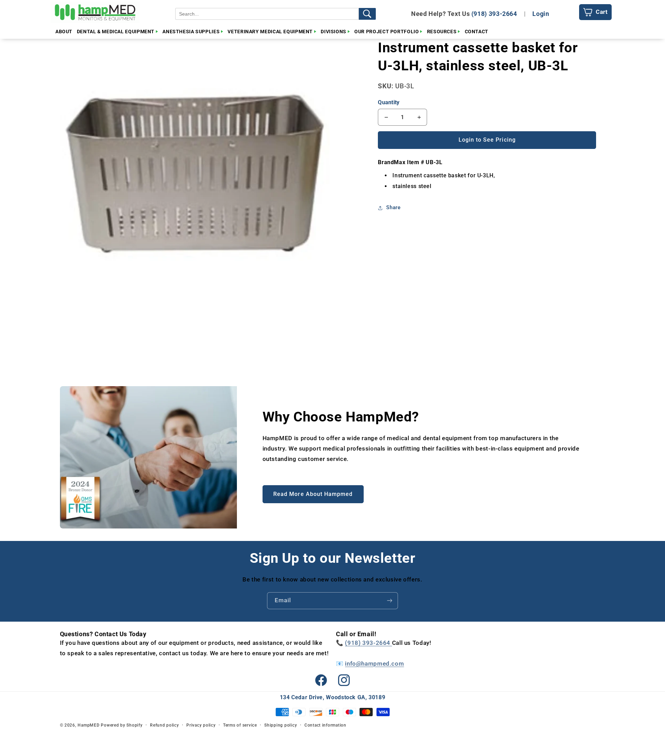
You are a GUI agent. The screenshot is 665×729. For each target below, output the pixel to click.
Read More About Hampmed (313, 494)
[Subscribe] (390, 600)
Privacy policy (200, 725)
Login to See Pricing (487, 139)
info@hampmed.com (374, 663)
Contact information (325, 725)
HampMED (88, 725)
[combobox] (267, 14)
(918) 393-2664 (494, 13)
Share (393, 208)
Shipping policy (280, 725)
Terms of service (240, 725)
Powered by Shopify (121, 725)
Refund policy (164, 725)
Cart (602, 11)
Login (540, 13)
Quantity (388, 102)
